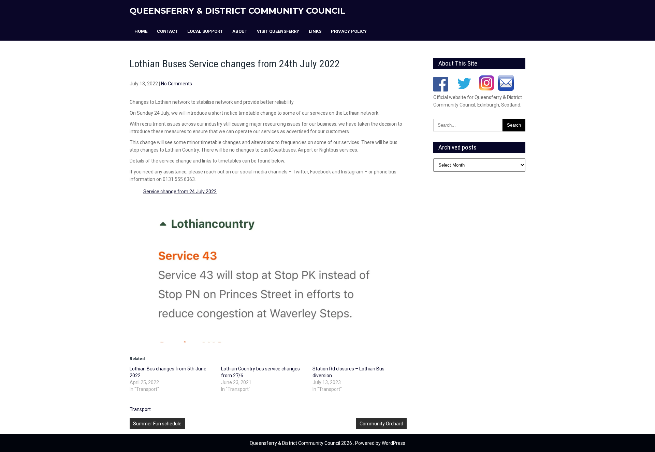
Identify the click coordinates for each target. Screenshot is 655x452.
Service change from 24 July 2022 (180, 191)
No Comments (176, 83)
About (239, 31)
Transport (140, 409)
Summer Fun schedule (157, 423)
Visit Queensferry (278, 31)
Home (140, 31)
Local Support (205, 31)
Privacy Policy (349, 31)
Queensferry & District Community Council (237, 11)
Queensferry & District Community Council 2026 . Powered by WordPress (327, 443)
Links (315, 31)
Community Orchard (381, 423)
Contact (167, 31)
